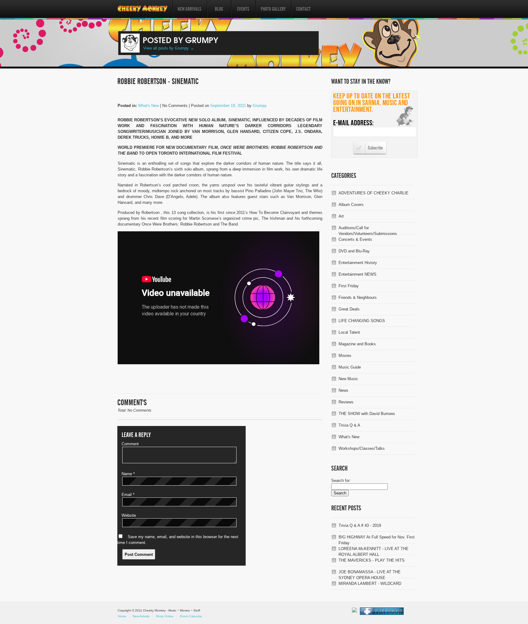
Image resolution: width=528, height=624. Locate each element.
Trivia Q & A (349, 425)
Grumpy (260, 105)
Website (129, 515)
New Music (348, 378)
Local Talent (349, 332)
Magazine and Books (357, 344)
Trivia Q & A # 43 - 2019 (360, 525)
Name (128, 474)
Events (243, 9)
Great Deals (349, 309)
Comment (130, 444)
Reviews (346, 402)
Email (128, 494)
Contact (303, 9)
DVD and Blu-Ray (354, 251)
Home (122, 616)
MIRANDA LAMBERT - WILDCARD (370, 583)
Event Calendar (191, 616)
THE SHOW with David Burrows (367, 413)
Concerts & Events (355, 239)
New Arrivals (189, 9)
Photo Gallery (273, 9)
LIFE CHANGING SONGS (362, 320)
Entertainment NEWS (357, 274)
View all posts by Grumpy (168, 48)
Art (341, 216)
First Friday (349, 286)
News (343, 390)
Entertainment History (358, 262)
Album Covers (351, 204)
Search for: (341, 480)
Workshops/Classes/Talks (362, 448)
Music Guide (350, 367)
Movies (345, 355)
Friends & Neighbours (358, 297)
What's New (148, 105)
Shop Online (165, 616)
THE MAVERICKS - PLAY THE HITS (372, 560)
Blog (219, 9)
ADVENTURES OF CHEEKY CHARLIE (374, 193)
